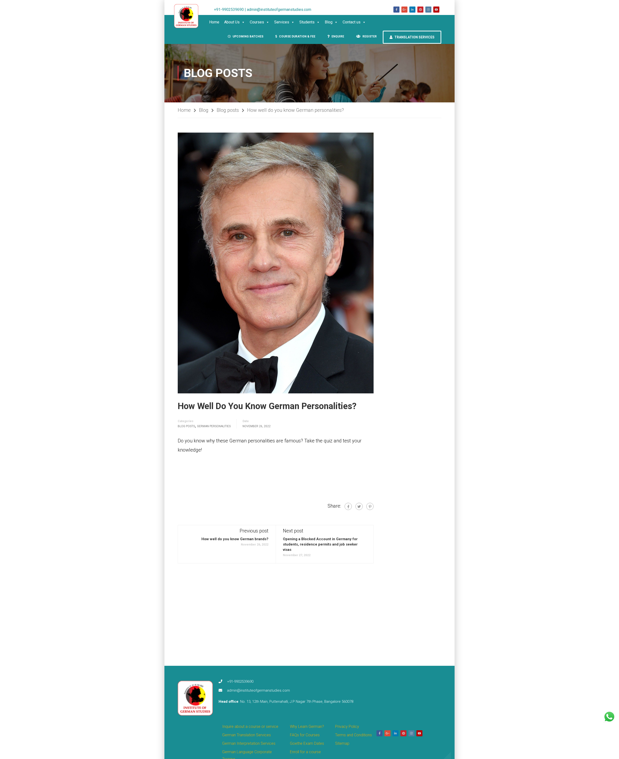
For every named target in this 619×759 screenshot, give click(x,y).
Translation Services (414, 37)
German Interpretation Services (248, 743)
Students (307, 22)
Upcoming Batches (247, 36)
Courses (257, 22)
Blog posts (228, 110)
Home (214, 22)
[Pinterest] (370, 506)
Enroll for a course (305, 752)
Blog (328, 22)
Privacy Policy (347, 726)
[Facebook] (348, 506)
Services (281, 22)
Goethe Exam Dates (307, 743)
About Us (232, 22)
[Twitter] (359, 506)
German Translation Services (246, 735)
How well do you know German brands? (234, 539)
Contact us (352, 22)
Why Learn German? (307, 726)
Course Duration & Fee (296, 36)
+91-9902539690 (240, 681)
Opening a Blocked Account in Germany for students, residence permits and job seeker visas (320, 544)
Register (369, 36)
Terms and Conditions (353, 735)
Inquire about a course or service (250, 726)
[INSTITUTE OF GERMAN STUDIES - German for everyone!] (188, 16)
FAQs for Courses (305, 735)
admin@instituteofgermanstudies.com (258, 690)
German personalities (214, 426)
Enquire (337, 36)
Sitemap (342, 743)
